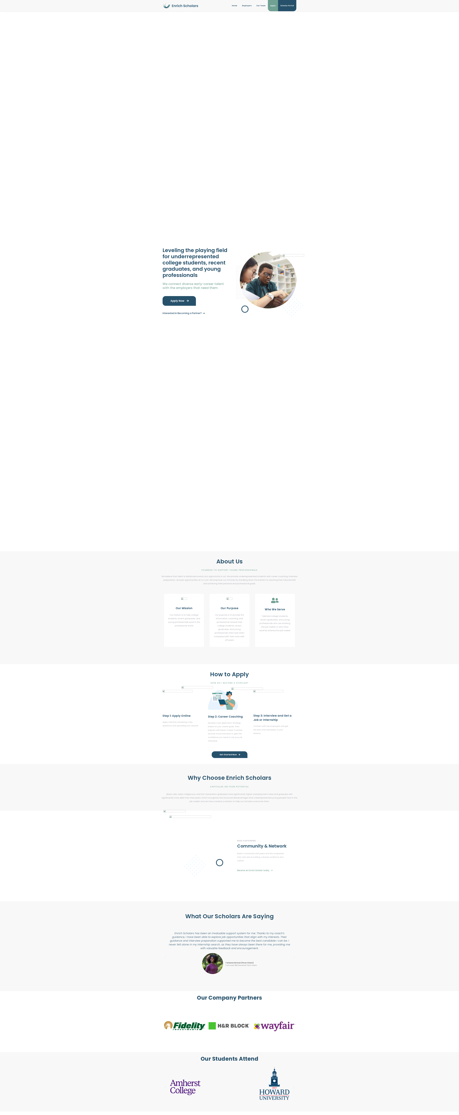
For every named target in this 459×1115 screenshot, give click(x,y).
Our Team (260, 5)
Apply (273, 5)
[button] (165, 957)
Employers (247, 5)
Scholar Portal (287, 5)
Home (234, 5)
